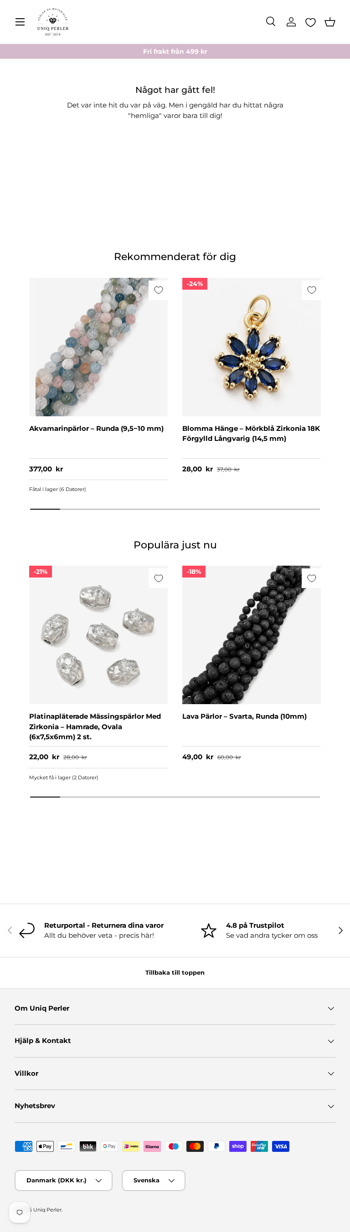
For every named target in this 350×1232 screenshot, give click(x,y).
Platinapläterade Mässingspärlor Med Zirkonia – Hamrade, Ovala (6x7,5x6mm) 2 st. (95, 726)
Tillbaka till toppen (175, 972)
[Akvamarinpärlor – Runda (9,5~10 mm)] (98, 347)
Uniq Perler (47, 1209)
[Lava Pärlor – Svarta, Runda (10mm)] (251, 635)
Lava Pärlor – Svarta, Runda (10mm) (244, 716)
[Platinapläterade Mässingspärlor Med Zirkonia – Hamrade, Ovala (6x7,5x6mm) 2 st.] (98, 635)
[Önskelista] (310, 22)
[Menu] (20, 22)
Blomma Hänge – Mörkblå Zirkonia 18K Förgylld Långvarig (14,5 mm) (251, 433)
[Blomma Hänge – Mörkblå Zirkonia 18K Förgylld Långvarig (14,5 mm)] (251, 347)
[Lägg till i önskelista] (158, 290)
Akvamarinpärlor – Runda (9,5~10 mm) (96, 428)
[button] (330, 22)
